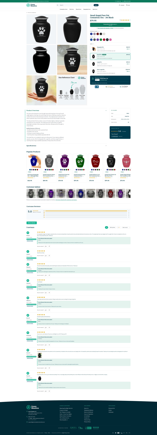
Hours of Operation (88, 414)
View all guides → (64, 420)
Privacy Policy (87, 421)
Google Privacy (64, 432)
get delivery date (103, 80)
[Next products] (130, 168)
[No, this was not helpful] (49, 246)
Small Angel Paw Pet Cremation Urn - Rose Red (97, 34)
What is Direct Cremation (65, 416)
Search (96, 5)
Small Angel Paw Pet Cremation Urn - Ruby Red (104, 39)
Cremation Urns (63, 9)
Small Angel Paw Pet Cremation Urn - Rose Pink (110, 39)
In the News (87, 416)
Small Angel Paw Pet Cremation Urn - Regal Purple (94, 34)
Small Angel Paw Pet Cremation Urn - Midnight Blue (91, 39)
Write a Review (31, 223)
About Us (86, 408)
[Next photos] (130, 193)
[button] (30, 169)
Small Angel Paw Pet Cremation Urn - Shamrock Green (101, 39)
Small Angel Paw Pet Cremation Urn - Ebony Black (101, 34)
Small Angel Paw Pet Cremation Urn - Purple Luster (97, 39)
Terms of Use (87, 420)
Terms (49, 432)
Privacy (46, 432)
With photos (112, 227)
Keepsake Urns (86, 9)
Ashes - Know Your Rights (66, 414)
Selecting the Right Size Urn (66, 408)
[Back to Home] (27, 12)
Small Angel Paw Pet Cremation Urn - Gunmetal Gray (94, 39)
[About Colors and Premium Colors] (98, 31)
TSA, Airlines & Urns (64, 418)
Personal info (112, 408)
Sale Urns (95, 9)
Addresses (111, 412)
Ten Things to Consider (65, 412)
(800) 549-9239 (31, 416)
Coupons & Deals (64, 410)
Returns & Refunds (88, 412)
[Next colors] (39, 169)
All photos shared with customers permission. (66, 200)
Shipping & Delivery (88, 410)
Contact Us (86, 418)
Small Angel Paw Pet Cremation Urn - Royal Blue (91, 34)
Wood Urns (78, 9)
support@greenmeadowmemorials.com (36, 422)
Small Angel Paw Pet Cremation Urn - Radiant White (104, 34)
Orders (110, 410)
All (106, 227)
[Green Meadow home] (31, 5)
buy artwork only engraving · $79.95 (105, 28)
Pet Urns (72, 9)
